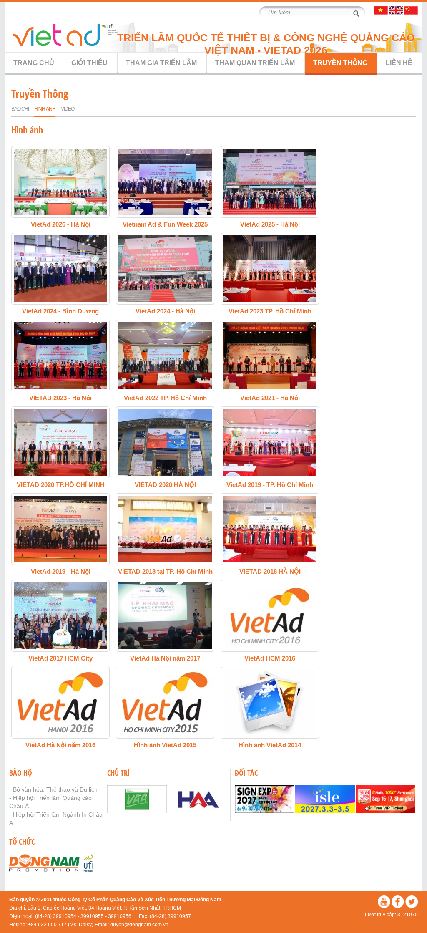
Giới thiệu (89, 62)
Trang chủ (33, 62)
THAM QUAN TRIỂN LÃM (255, 62)
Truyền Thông (340, 62)
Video (67, 109)
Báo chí (20, 109)
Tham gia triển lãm (161, 62)
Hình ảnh (44, 109)
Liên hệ (399, 62)
